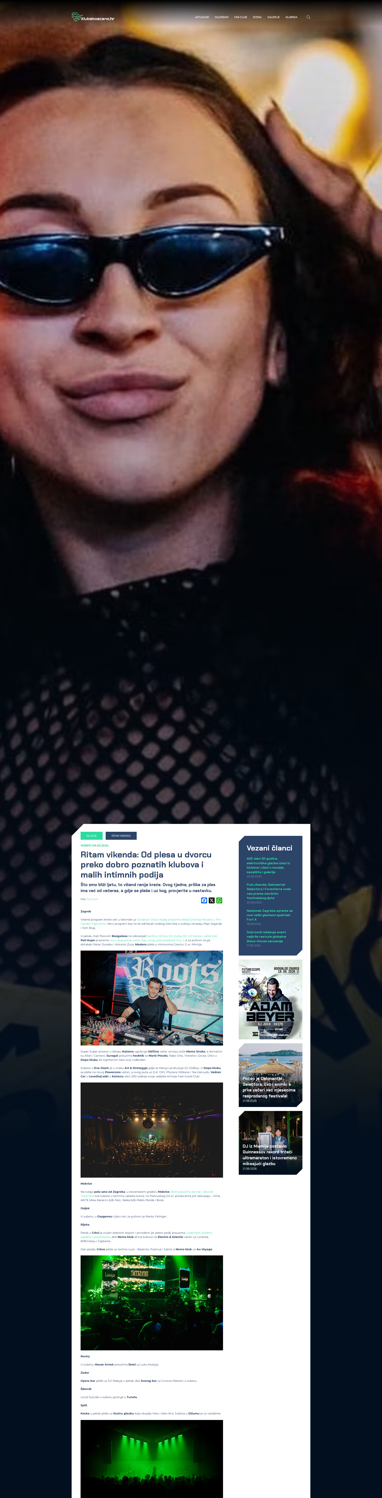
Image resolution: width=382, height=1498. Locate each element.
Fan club (240, 17)
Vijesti (86, 845)
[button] (308, 17)
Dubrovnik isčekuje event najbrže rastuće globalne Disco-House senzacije (266, 936)
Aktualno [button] (202, 17)
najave (92, 836)
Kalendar (221, 17)
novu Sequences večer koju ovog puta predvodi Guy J (146, 940)
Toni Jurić (92, 899)
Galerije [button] (274, 17)
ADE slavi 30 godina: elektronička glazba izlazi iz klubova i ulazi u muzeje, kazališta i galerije (268, 865)
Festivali (249, 1071)
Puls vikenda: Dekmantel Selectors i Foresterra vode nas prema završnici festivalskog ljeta (269, 891)
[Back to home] (93, 17)
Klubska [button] (291, 17)
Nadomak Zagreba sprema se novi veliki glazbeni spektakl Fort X (270, 915)
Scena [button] (257, 17)
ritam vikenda (121, 836)
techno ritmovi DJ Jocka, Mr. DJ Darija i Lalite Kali (182, 936)
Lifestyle (249, 1139)
